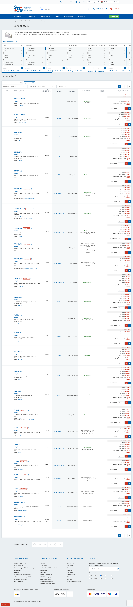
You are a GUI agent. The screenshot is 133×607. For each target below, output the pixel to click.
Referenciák (16, 572)
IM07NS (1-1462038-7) (31, 268)
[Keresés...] (42, 9)
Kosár (115, 8)
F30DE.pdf (20, 105)
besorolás (46, 91)
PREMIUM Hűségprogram (46, 577)
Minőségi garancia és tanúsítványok (22, 574)
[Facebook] (34, 544)
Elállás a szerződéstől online (47, 581)
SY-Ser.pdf (20, 469)
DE (113, 575)
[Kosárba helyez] (126, 108)
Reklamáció (43, 572)
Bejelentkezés (100, 8)
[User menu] (106, 8)
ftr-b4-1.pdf (20, 252)
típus (15, 91)
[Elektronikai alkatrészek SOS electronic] (23, 9)
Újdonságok (70, 565)
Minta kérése (114, 16)
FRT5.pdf (20, 140)
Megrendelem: (113, 108)
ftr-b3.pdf (20, 197)
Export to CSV (30, 83)
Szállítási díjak (43, 570)
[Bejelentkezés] (94, 9)
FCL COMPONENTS (59, 193)
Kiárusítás (69, 570)
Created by (33, 601)
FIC (59, 136)
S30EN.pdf (20, 525)
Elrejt (7, 71)
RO (91, 579)
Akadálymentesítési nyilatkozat (74, 581)
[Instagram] (55, 544)
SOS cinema (70, 572)
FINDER (59, 102)
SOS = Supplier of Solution (20, 563)
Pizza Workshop (71, 574)
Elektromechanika (34, 21)
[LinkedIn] (45, 544)
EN (107, 575)
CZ (96, 575)
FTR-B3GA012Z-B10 (30, 198)
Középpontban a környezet (20, 579)
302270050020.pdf (22, 510)
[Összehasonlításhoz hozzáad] (24, 99)
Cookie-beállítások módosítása (47, 583)
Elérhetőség (86, 91)
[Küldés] (22, 68)
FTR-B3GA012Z (29, 218)
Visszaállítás (16, 71)
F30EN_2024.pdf (22, 122)
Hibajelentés (5, 605)
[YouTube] (39, 544)
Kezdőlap (21, 21)
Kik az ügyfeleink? (18, 565)
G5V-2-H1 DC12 (29, 420)
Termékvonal (43, 565)
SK (91, 575)
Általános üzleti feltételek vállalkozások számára (52, 568)
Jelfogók (16, 101)
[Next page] (129, 86)
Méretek (71, 91)
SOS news (69, 579)
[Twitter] (50, 544)
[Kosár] (111, 9)
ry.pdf (19, 418)
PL (96, 579)
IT (101, 579)
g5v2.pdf (20, 359)
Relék (41, 21)
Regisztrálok (99, 10)
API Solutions (70, 563)
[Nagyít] (21, 45)
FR (113, 579)
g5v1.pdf (20, 305)
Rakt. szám (46, 90)
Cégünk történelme (18, 581)
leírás (22, 91)
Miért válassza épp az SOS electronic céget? (24, 568)
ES (107, 579)
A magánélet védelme (45, 579)
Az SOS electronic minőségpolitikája (22, 577)
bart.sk (39, 601)
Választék (26, 21)
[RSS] (60, 544)
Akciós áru (69, 568)
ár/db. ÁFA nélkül (123, 91)
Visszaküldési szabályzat (46, 574)
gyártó (58, 91)
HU (102, 575)
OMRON (59, 301)
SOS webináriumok (72, 577)
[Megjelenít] (129, 108)
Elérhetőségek (17, 570)
